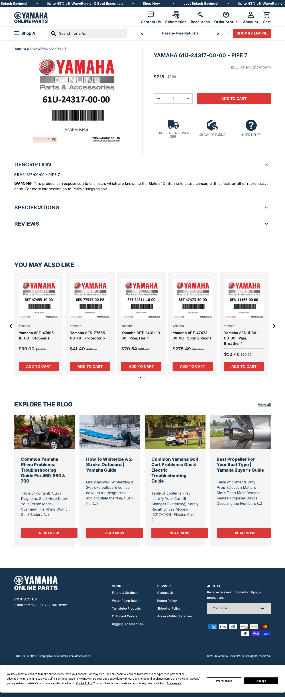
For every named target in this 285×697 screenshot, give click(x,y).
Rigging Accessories (127, 624)
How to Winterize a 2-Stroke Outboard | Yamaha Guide (110, 465)
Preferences (224, 681)
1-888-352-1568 (26, 605)
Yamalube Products (126, 608)
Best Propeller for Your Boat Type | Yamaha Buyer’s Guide (240, 465)
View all (264, 404)
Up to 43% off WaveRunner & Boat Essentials (85, 3)
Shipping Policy (169, 608)
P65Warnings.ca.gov (89, 189)
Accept (261, 681)
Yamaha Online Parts (231, 656)
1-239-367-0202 (54, 605)
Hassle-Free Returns (180, 33)
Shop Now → (153, 3)
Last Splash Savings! (200, 3)
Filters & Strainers (125, 592)
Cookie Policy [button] (84, 683)
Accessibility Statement (175, 616)
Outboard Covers (124, 616)
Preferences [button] (174, 683)
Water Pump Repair (126, 600)
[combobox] (87, 33)
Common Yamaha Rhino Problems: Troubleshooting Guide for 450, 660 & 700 (43, 470)
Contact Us (165, 592)
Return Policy (167, 600)
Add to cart (234, 98)
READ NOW (58, 533)
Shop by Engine (252, 33)
